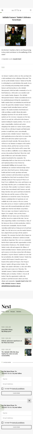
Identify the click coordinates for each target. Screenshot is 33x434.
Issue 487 (8, 349)
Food (3, 67)
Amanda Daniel (17, 59)
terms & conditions (18, 389)
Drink (7, 311)
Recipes (12, 311)
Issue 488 (8, 326)
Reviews (18, 311)
